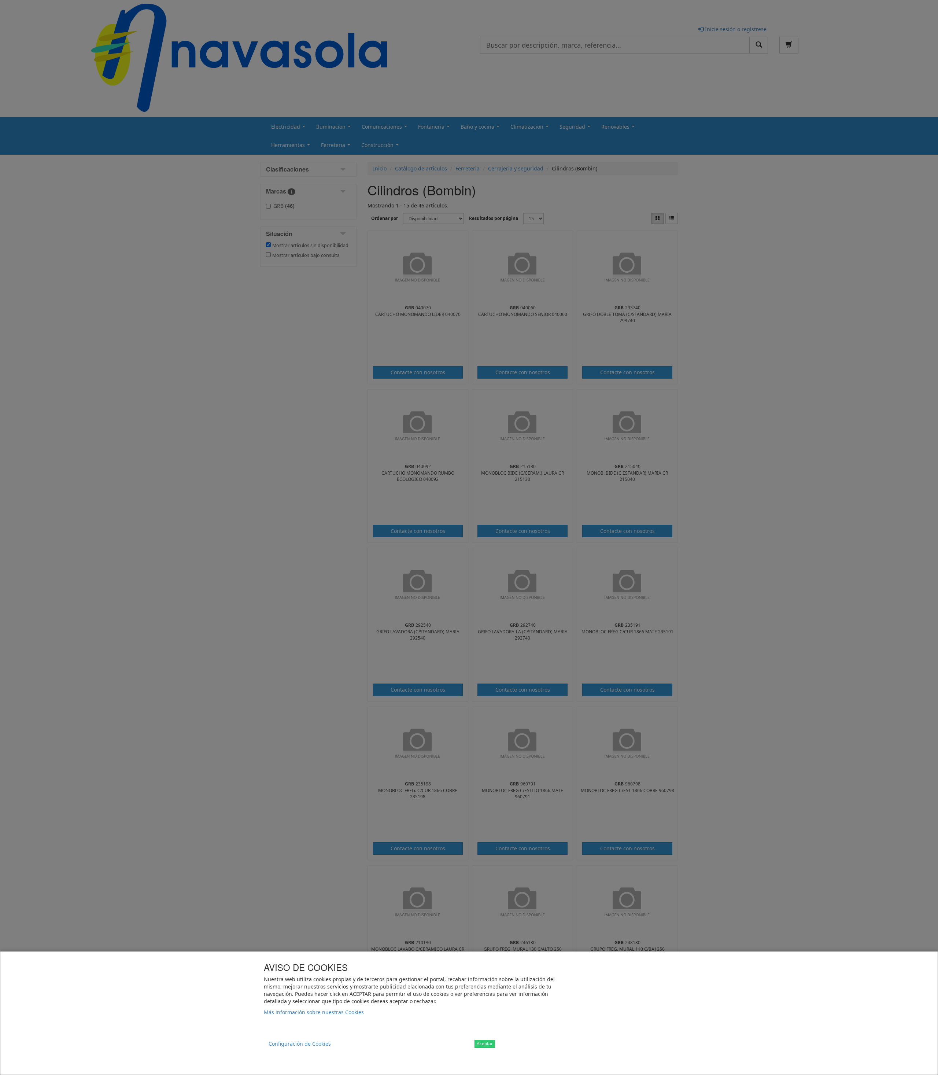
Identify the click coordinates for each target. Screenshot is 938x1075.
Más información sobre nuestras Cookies (314, 1012)
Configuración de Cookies (300, 1043)
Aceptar (485, 1044)
